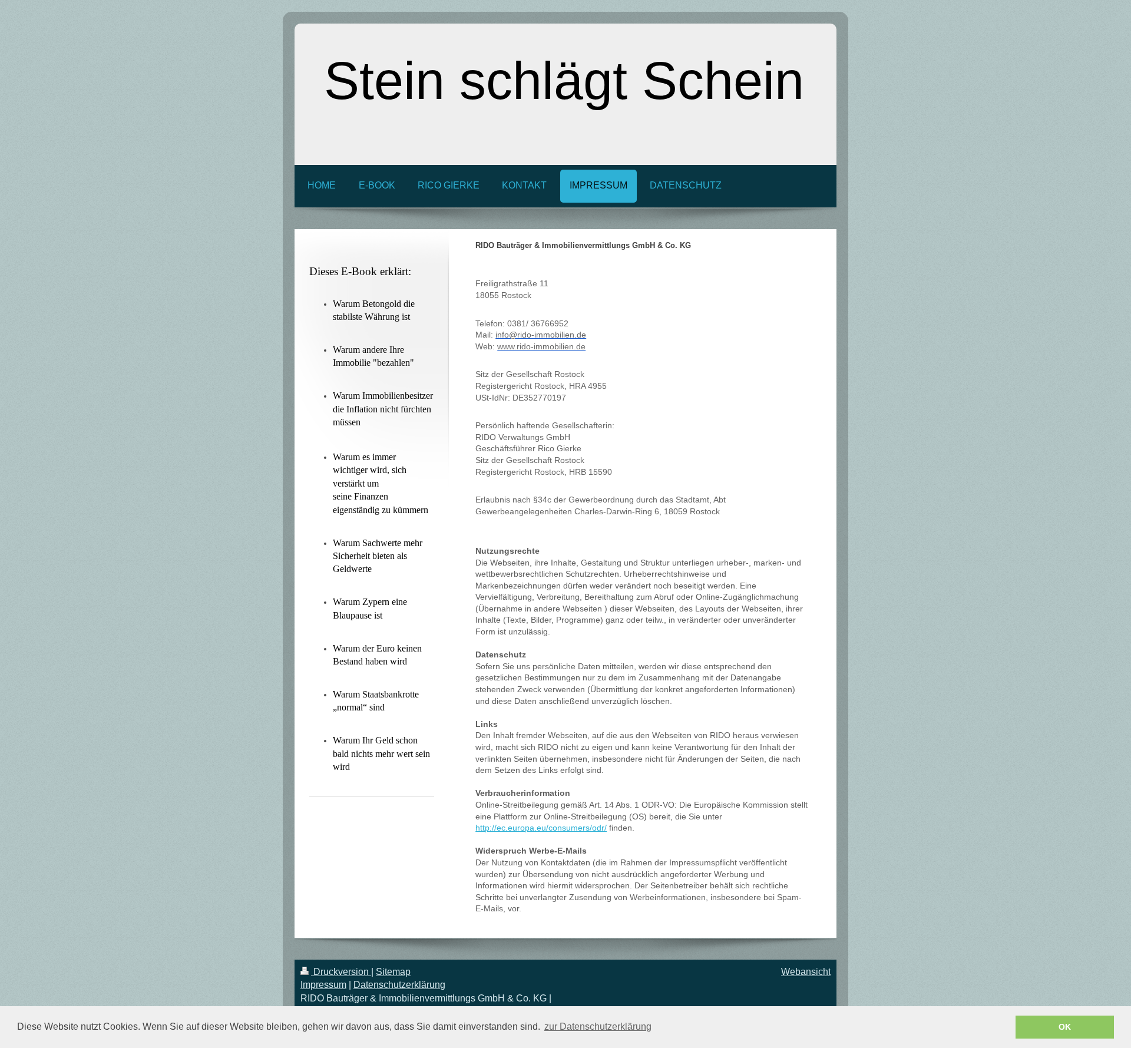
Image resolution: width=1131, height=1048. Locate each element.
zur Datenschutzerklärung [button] (598, 1026)
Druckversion (341, 972)
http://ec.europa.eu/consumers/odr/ (541, 827)
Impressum (323, 985)
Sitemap (393, 972)
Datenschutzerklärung (399, 985)
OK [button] (1065, 1027)
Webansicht (806, 972)
